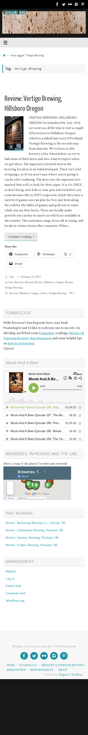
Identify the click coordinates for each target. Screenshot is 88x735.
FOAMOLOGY (14, 12)
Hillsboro (49, 282)
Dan (11, 276)
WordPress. (77, 674)
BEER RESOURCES (41, 670)
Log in (10, 578)
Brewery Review (34, 282)
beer (11, 282)
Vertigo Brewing (13, 287)
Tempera (63, 674)
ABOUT (62, 670)
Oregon (60, 282)
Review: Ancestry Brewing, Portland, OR (32, 537)
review (43, 293)
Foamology (47, 333)
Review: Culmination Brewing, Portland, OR (34, 530)
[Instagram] (76, 4)
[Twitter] (63, 4)
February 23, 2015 (31, 276)
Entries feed (13, 586)
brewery (13, 293)
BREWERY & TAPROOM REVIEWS (63, 665)
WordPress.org (15, 600)
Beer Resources (41, 338)
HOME (11, 665)
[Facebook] (57, 4)
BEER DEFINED (16, 670)
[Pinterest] (82, 4)
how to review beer (21, 343)
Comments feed (15, 593)
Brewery (18, 282)
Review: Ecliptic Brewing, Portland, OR (31, 545)
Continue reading (19, 236)
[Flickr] (70, 4)
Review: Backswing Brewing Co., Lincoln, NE (36, 523)
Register (11, 571)
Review (69, 282)
